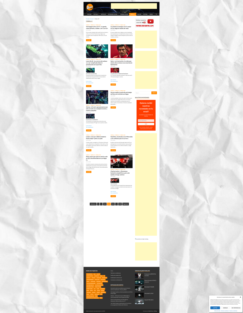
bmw (94, 274)
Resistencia (97, 294)
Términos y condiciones (225, 310)
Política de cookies (217, 310)
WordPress (151, 311)
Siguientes (125, 204)
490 (120, 204)
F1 (104, 275)
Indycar (88, 281)
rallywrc (91, 294)
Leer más (88, 40)
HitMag (155, 311)
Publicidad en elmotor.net (116, 277)
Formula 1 (132, 14)
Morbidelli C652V (149, 293)
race (94, 288)
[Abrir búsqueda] (156, 14)
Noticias (96, 14)
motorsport (98, 281)
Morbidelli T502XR (149, 287)
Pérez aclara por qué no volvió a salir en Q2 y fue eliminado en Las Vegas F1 (97, 158)
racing (98, 288)
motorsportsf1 (99, 283)
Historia (145, 14)
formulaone (99, 277)
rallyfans (93, 292)
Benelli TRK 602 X (149, 300)
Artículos (103, 14)
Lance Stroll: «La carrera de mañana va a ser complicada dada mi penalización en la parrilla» (96, 62)
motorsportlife (104, 281)
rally (95, 290)
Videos (151, 14)
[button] (240, 297)
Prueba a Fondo (98, 286)
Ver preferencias (236, 307)
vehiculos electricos (90, 296)
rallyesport (89, 292)
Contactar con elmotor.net (116, 280)
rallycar (98, 290)
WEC (96, 296)
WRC (101, 297)
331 (105, 204)
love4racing (93, 281)
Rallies (91, 290)
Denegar (225, 307)
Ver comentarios (89, 82)
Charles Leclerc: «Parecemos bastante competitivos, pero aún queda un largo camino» (120, 172)
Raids (88, 290)
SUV (101, 294)
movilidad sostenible (99, 285)
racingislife (102, 288)
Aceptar (215, 307)
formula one (104, 277)
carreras (98, 274)
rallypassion (103, 292)
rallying (98, 292)
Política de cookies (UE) (116, 275)
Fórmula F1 (93, 59)
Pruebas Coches (124, 14)
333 (113, 204)
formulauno (103, 279)
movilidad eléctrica (90, 285)
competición (96, 275)
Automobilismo (89, 274)
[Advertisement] (134, 6)
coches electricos (90, 275)
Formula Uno (98, 59)
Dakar (101, 275)
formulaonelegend (90, 279)
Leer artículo (89, 81)
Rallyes (139, 14)
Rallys (88, 294)
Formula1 (93, 277)
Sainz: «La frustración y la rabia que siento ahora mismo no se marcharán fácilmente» (121, 62)
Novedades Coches (112, 14)
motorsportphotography (91, 283)
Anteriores (93, 204)
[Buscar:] (146, 92)
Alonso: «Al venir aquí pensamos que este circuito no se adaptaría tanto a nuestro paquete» (97, 108)
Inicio (112, 270)
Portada (89, 14)
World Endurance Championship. (93, 297)
